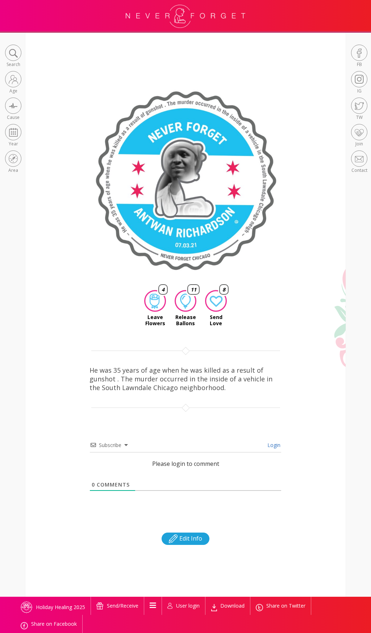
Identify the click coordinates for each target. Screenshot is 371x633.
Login (273, 445)
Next (289, 187)
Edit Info (190, 538)
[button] (13, 56)
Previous (83, 187)
